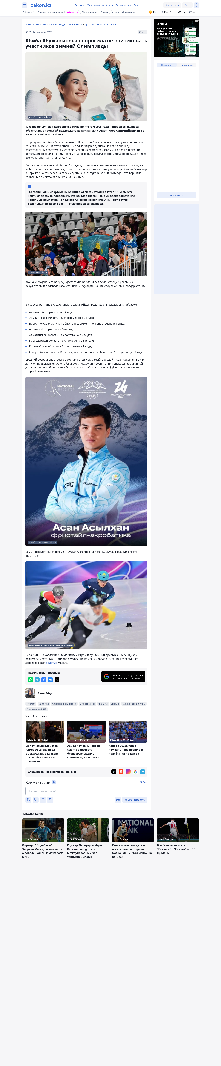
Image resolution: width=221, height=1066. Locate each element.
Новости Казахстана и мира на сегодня (45, 24)
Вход (145, 782)
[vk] (50, 679)
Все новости (75, 24)
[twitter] (57, 679)
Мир (89, 5)
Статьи (109, 5)
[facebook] (43, 679)
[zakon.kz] (41, 5)
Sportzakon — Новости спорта (100, 24)
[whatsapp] (30, 679)
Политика (80, 5)
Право (137, 5)
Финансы (99, 5)
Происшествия (123, 5)
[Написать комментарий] (86, 791)
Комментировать (134, 799)
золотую (51, 663)
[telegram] (37, 679)
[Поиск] (196, 5)
